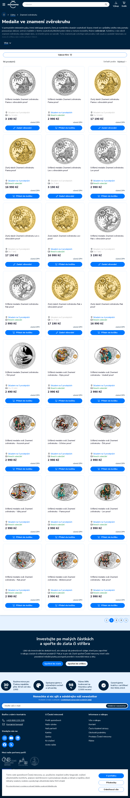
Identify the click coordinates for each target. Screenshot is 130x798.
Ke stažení (49, 740)
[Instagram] (4, 738)
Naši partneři (51, 728)
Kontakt (92, 724)
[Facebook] (4, 744)
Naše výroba (50, 724)
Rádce (91, 740)
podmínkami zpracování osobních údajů (76, 700)
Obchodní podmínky (97, 732)
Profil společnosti (53, 720)
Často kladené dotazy (98, 728)
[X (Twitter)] (11, 744)
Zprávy (48, 736)
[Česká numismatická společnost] (35, 761)
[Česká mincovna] (13, 4)
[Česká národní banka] (9, 761)
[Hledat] (106, 4)
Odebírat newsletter (117, 706)
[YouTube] (11, 738)
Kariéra (48, 732)
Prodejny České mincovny (100, 736)
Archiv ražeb (50, 744)
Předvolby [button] (111, 782)
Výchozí (121, 61)
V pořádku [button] (111, 775)
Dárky (12, 15)
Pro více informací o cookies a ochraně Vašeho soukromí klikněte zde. (31, 786)
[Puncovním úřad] (23, 761)
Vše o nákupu (95, 720)
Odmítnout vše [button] (111, 789)
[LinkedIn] (17, 738)
